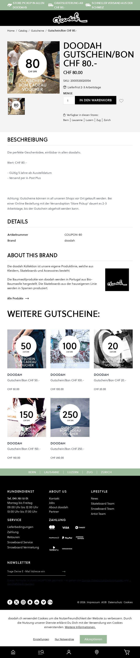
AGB (104, 602)
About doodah (58, 507)
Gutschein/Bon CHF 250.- (67, 449)
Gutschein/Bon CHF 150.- (23, 449)
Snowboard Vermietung (23, 547)
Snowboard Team (102, 509)
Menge (68, 93)
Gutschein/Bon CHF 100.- (67, 380)
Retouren (13, 537)
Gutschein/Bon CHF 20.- (110, 380)
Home (11, 30)
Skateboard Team (102, 503)
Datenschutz (115, 602)
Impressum (93, 602)
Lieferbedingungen (20, 527)
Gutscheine (37, 30)
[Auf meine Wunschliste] (121, 100)
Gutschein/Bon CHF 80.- (62, 30)
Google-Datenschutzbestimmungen (102, 580)
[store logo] (70, 18)
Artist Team (98, 514)
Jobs (52, 503)
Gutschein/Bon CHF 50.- (23, 380)
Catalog (22, 30)
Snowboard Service (20, 542)
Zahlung (13, 532)
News (94, 498)
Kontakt (54, 498)
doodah (82, 46)
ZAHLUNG (57, 520)
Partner (54, 512)
